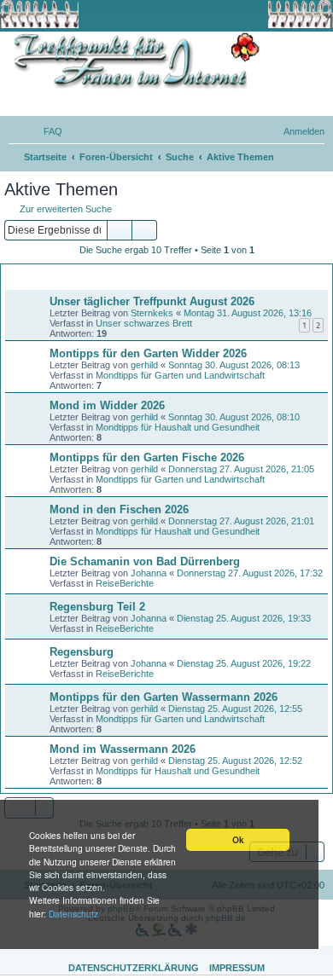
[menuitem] (45, 131)
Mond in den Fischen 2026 (119, 509)
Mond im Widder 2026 (107, 405)
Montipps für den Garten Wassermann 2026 (164, 697)
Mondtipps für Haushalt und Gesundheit (178, 427)
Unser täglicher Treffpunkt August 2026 (152, 301)
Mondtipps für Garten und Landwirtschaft (180, 375)
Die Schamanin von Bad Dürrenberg (145, 561)
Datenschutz (73, 913)
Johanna (148, 573)
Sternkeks (152, 313)
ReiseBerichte (125, 583)
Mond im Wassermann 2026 (123, 749)
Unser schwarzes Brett (144, 323)
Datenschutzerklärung (133, 968)
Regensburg (82, 651)
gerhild (144, 365)
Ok (238, 840)
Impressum (237, 968)
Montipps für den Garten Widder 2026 (148, 353)
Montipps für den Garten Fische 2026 (147, 457)
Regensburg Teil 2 (97, 606)
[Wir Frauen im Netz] (132, 61)
